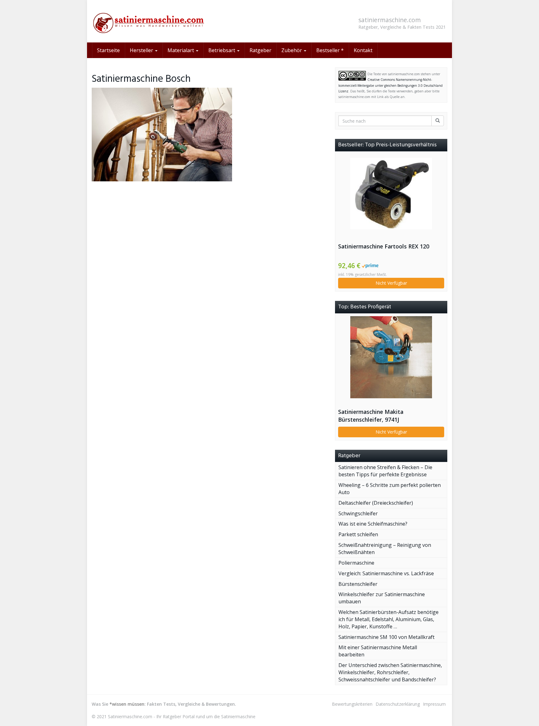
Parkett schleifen (358, 534)
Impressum (434, 704)
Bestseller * (330, 50)
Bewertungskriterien (352, 704)
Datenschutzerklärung (398, 704)
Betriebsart (222, 50)
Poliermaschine (356, 562)
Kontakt (363, 50)
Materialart (181, 50)
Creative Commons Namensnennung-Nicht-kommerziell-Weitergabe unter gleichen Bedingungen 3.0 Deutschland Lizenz (390, 85)
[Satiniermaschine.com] (148, 21)
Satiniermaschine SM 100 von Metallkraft (386, 637)
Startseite (108, 50)
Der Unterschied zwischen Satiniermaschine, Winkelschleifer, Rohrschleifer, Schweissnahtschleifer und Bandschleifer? (390, 672)
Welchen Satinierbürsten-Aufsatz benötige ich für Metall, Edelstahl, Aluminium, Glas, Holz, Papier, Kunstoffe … (388, 619)
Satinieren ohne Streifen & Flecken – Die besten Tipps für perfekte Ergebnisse (385, 471)
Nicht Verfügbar (391, 283)
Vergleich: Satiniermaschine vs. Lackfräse (386, 573)
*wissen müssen (126, 704)
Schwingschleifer (358, 513)
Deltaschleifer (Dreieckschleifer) (375, 502)
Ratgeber (260, 50)
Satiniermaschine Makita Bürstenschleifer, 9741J (370, 415)
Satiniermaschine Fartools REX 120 (383, 246)
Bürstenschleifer (357, 584)
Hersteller (142, 50)
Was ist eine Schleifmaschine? (372, 523)
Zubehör (292, 50)
